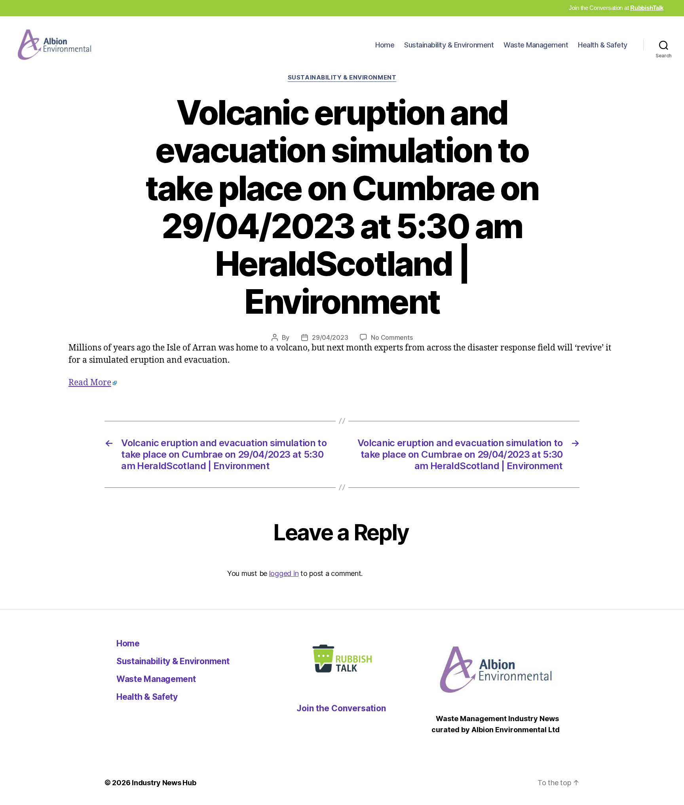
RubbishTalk (646, 7)
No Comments (391, 337)
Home (384, 45)
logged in (284, 573)
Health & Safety (602, 45)
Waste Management (536, 45)
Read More (89, 382)
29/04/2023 (330, 337)
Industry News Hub (164, 782)
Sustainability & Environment (449, 45)
